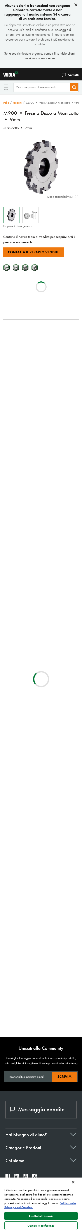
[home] (9, 75)
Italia (6, 103)
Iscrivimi (64, 1076)
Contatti (73, 75)
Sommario (18, 331)
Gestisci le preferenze (41, 1225)
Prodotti (17, 103)
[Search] (74, 87)
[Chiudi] (73, 1182)
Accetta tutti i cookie (41, 1216)
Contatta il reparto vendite (33, 252)
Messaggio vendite (41, 1109)
